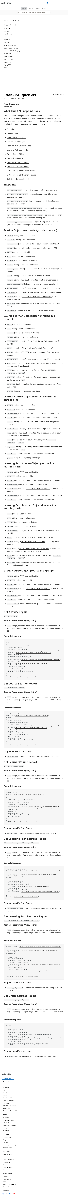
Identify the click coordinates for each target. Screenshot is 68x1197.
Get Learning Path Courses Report (21, 171)
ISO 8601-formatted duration (33, 280)
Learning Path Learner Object (19, 150)
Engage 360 (7, 62)
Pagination (27, 628)
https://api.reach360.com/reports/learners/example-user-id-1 (40, 659)
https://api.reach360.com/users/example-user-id (29, 794)
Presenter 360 (8, 56)
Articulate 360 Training (11, 48)
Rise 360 (6, 31)
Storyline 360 (8, 34)
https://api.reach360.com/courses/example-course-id (31, 715)
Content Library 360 (10, 45)
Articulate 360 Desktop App (12, 51)
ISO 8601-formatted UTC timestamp (37, 297)
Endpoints (11, 129)
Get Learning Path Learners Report (21, 175)
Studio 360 (7, 54)
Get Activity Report (15, 158)
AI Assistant (7, 28)
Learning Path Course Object (19, 146)
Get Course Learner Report (18, 162)
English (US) (9, 1078)
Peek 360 (7, 68)
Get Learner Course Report (18, 167)
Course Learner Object (16, 138)
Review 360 (7, 39)
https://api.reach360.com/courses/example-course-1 (33, 886)
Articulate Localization (10, 37)
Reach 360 (7, 42)
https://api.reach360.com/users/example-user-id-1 (31, 663)
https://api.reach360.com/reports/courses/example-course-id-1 (40, 651)
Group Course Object (15, 154)
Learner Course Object (16, 142)
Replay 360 (7, 65)
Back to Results (59, 94)
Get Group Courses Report (18, 179)
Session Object (13, 133)
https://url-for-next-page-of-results (25, 677)
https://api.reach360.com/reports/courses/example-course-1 (40, 891)
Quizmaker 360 (8, 59)
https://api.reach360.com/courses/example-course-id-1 (33, 652)
